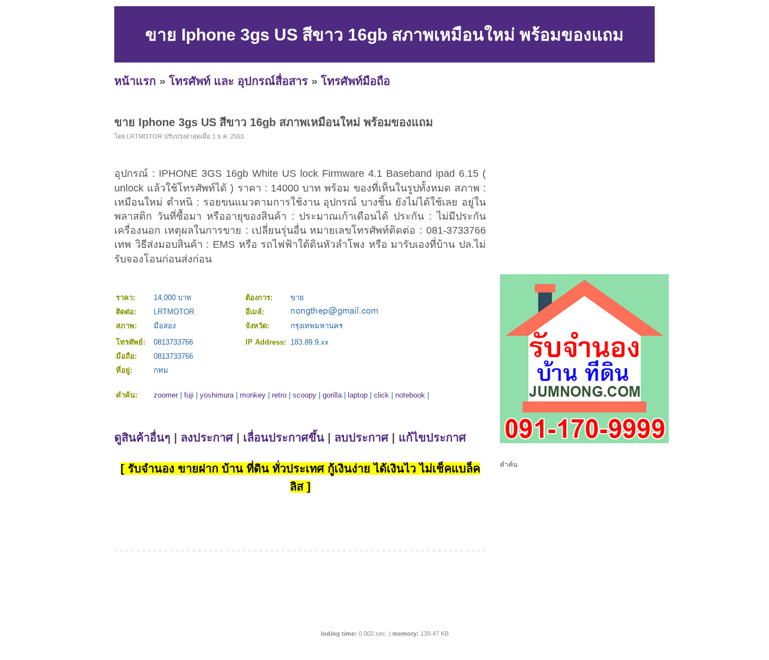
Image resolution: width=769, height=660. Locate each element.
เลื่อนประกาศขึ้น (283, 437)
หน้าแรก (135, 81)
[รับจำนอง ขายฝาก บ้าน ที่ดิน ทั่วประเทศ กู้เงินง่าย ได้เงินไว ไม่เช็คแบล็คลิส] (584, 441)
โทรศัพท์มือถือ (355, 81)
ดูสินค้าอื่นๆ (142, 437)
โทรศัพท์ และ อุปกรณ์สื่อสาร (238, 81)
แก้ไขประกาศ (432, 437)
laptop (358, 395)
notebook (410, 395)
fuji (189, 395)
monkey (253, 395)
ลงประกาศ (207, 437)
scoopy (304, 395)
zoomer (166, 395)
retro (279, 395)
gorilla (332, 395)
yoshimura (217, 395)
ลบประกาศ (361, 437)
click (381, 395)
